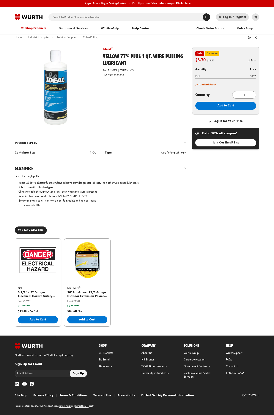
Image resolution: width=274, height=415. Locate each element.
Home (18, 37)
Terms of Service (82, 406)
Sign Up (78, 373)
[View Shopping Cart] (255, 17)
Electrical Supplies (66, 37)
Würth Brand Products (154, 366)
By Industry (105, 366)
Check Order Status (210, 28)
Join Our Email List (226, 142)
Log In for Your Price (228, 121)
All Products (106, 353)
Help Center (140, 28)
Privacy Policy (43, 395)
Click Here (183, 3)
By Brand (104, 359)
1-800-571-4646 (235, 373)
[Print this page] (249, 37)
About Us (146, 353)
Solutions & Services (73, 28)
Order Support (234, 353)
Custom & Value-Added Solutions (197, 375)
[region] (137, 3)
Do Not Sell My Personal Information (167, 395)
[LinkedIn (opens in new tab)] (17, 384)
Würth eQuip (110, 28)
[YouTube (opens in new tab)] (24, 384)
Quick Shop (245, 28)
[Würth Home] (28, 17)
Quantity (202, 95)
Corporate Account (194, 359)
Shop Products (35, 28)
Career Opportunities (153, 373)
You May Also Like (31, 230)
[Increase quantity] (252, 95)
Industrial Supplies (38, 37)
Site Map (21, 395)
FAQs (229, 359)
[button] (56, 88)
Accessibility (126, 395)
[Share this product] (256, 37)
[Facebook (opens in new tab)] (32, 384)
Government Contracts (197, 366)
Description (24, 169)
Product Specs (26, 143)
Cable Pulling (90, 37)
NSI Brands (147, 359)
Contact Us (232, 366)
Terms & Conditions (73, 395)
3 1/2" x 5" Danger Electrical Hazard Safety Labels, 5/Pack (35, 296)
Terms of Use (102, 395)
